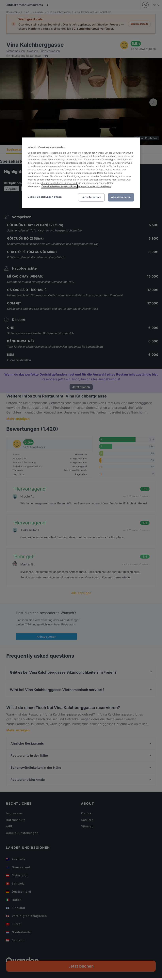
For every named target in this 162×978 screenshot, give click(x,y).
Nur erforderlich (91, 197)
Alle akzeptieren (121, 197)
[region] (81, 173)
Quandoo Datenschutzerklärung (59, 186)
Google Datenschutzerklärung (94, 186)
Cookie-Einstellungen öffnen (45, 197)
